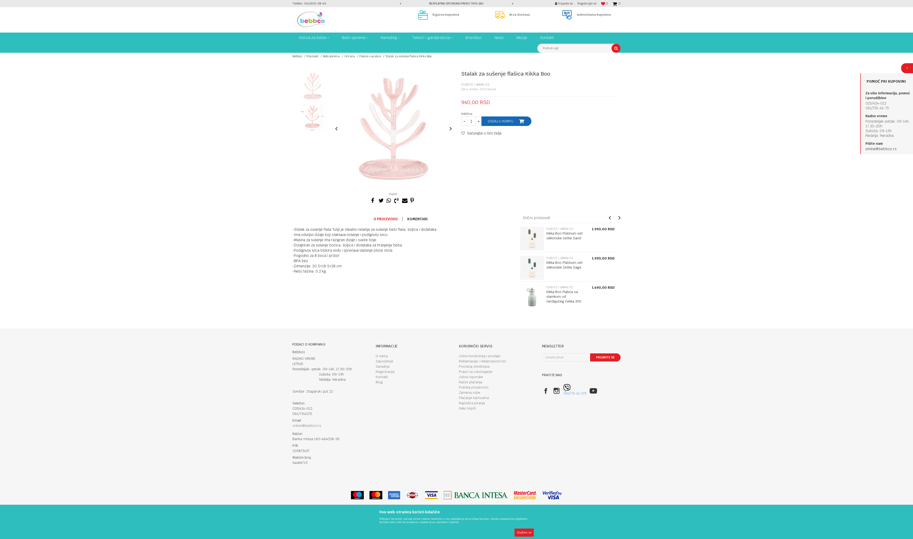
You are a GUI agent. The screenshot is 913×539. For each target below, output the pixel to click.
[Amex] (394, 495)
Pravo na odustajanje (475, 372)
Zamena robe (469, 393)
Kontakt (382, 377)
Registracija (385, 372)
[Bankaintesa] (476, 495)
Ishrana (349, 56)
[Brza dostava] (501, 15)
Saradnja (382, 366)
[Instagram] (556, 391)
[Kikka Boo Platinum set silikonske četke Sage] (532, 268)
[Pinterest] (412, 200)
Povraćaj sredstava (474, 366)
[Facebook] (373, 200)
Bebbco (297, 56)
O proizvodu (386, 219)
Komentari (417, 219)
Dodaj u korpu (500, 121)
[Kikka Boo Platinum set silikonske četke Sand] (532, 238)
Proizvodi (312, 56)
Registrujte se (587, 3)
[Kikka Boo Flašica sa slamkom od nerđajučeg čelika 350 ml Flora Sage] (532, 297)
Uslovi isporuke (471, 377)
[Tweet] (381, 200)
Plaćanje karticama (474, 398)
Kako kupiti (467, 408)
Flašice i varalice (370, 56)
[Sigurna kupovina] (424, 15)
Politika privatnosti (473, 387)
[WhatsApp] (388, 200)
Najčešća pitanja (472, 403)
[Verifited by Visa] (552, 495)
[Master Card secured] (525, 495)
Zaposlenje (384, 361)
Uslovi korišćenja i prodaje (479, 356)
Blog (379, 382)
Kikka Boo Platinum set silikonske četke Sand (564, 235)
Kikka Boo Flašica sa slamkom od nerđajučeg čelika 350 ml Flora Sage (563, 299)
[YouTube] (593, 391)
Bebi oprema (331, 56)
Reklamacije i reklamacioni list (482, 361)
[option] (456, 3)
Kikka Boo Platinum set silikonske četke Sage (564, 265)
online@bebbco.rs (881, 149)
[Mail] (404, 200)
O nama (382, 356)
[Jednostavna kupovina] (568, 15)
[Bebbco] (310, 19)
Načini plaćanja (470, 382)
